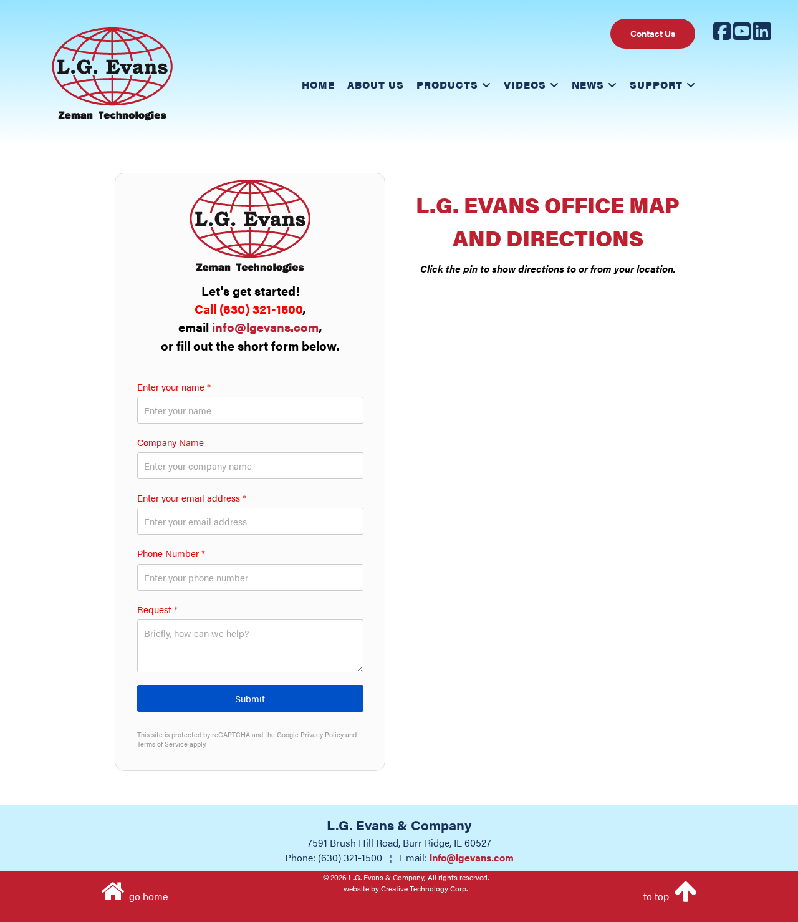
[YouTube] (742, 34)
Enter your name (174, 387)
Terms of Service (162, 744)
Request (157, 609)
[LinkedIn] (762, 34)
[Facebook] (722, 34)
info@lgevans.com (265, 327)
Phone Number (171, 554)
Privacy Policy (322, 734)
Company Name (170, 442)
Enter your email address (191, 498)
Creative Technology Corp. (424, 888)
